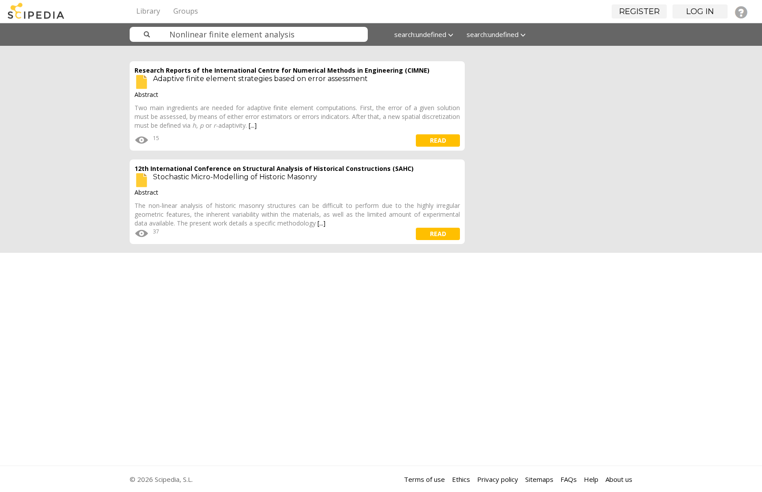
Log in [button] (700, 11)
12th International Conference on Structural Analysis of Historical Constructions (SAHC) (274, 168)
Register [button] (639, 11)
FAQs (568, 479)
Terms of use (424, 479)
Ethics (461, 479)
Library (148, 11)
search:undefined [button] (421, 34)
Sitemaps (539, 479)
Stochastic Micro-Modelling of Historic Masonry (235, 177)
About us (618, 479)
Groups (185, 11)
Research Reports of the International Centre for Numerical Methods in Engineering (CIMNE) (282, 70)
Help (591, 479)
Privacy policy (497, 479)
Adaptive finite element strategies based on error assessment (260, 78)
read (438, 140)
